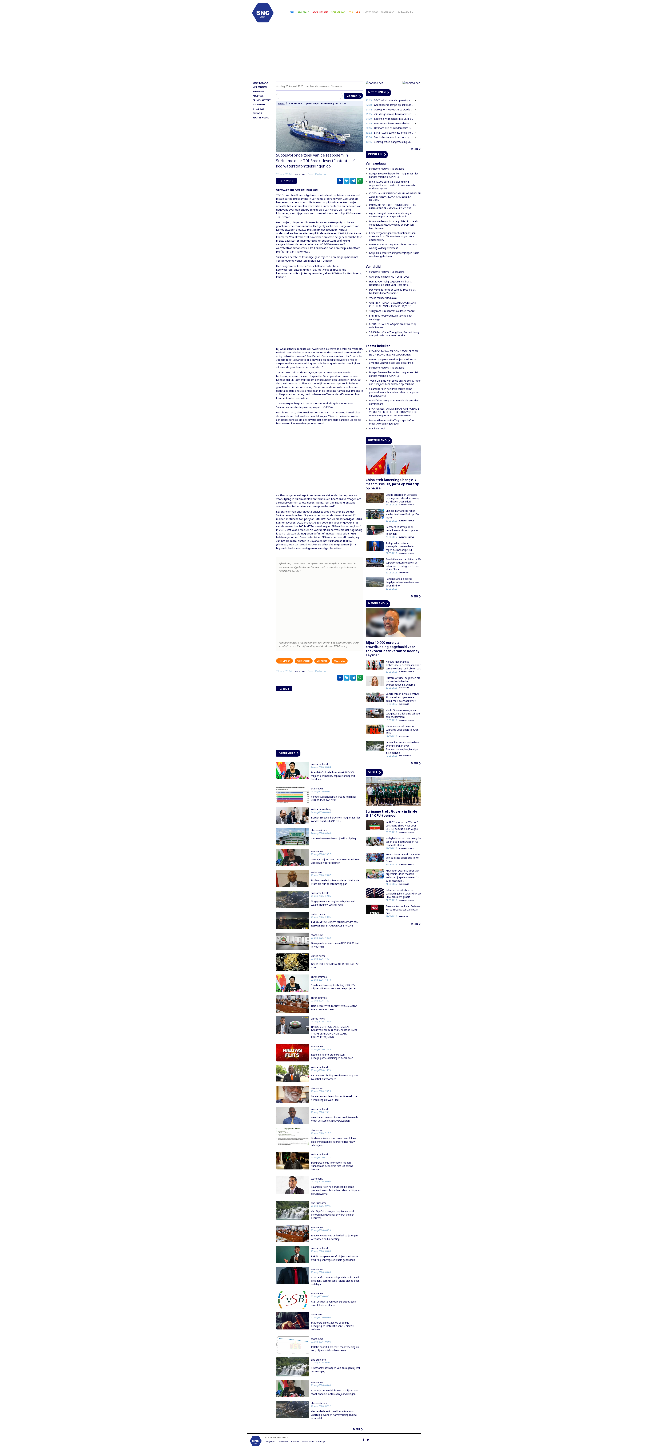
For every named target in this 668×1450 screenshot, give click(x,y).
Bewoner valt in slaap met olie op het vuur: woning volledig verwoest (393, 246)
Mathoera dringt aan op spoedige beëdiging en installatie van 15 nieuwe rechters (332, 1326)
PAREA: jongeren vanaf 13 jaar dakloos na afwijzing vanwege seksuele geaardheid (334, 1258)
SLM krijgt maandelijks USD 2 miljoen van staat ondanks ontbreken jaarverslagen (334, 1392)
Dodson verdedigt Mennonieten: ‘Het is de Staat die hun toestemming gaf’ (335, 882)
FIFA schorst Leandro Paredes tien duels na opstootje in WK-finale (403, 858)
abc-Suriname (319, 1203)
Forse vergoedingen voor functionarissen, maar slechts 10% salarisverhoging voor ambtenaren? (392, 236)
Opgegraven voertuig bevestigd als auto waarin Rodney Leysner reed (333, 903)
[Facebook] (363, 1439)
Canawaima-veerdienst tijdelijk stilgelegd (334, 838)
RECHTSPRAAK (261, 117)
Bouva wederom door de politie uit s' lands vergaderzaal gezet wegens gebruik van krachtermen (393, 225)
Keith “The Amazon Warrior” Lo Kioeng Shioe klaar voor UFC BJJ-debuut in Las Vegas (402, 825)
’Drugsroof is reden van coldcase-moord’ (392, 311)
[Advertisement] (334, 53)
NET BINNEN (260, 87)
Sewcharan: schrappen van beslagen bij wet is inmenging (335, 1369)
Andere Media (405, 12)
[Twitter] (368, 1439)
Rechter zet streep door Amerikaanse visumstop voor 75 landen (402, 530)
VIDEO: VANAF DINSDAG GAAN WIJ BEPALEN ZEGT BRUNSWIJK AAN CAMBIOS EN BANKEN (395, 197)
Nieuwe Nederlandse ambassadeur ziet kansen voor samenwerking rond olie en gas (403, 665)
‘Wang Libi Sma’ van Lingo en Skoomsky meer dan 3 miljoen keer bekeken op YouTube (395, 382)
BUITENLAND (377, 440)
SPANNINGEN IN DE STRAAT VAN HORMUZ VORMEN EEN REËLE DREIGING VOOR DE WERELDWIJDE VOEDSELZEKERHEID (394, 412)
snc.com (300, 174)
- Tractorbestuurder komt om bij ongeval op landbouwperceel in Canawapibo (389, 137)
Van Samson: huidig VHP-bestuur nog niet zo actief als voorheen (334, 1077)
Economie (326, 103)
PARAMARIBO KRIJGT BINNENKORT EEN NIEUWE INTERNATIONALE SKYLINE (334, 924)
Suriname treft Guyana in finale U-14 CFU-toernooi (391, 813)
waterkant (317, 872)
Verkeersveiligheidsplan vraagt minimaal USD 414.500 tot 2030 (333, 798)
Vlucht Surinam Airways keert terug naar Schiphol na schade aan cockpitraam (403, 713)
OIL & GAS (258, 108)
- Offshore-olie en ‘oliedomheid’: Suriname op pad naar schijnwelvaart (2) (389, 128)
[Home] (263, 12)
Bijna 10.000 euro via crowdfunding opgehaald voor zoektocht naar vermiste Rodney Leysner (392, 185)
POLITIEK (258, 95)
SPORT (372, 772)
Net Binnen (295, 103)
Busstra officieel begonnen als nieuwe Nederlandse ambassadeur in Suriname (403, 681)
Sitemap (320, 1441)
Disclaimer (283, 1441)
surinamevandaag (321, 809)
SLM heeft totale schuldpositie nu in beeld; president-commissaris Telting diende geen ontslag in (335, 1281)
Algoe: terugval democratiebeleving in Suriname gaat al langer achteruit (390, 214)
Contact (295, 1441)
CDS (350, 12)
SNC (292, 12)
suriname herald (320, 764)
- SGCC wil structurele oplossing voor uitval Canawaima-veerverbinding (389, 100)
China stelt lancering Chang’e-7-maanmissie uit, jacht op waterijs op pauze (393, 484)
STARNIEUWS (338, 12)
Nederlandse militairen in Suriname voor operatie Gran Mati (402, 730)
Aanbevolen (287, 753)
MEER (356, 1429)
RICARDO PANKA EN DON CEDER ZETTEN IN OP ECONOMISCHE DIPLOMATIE (393, 353)
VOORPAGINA (260, 82)
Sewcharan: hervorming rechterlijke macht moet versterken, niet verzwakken (335, 1119)
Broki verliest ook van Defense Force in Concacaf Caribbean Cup (403, 910)
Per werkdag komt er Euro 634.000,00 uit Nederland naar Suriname (392, 291)
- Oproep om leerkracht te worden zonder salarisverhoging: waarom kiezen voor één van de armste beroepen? (389, 109)
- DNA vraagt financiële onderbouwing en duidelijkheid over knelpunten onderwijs (389, 123)
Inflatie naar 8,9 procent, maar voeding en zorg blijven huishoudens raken (335, 1348)
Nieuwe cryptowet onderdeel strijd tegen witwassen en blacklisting (334, 1237)
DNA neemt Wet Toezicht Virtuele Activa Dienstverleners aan (334, 1007)
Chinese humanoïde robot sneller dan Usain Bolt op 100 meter (402, 514)
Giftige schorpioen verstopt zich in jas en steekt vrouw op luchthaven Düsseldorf (402, 498)
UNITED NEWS (370, 12)
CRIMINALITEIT (262, 100)
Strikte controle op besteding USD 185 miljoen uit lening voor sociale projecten (333, 986)
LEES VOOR (286, 181)
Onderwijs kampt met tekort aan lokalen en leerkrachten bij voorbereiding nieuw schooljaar (334, 1142)
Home (281, 103)
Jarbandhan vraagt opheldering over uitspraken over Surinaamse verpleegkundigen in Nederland (403, 747)
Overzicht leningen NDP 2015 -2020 (389, 276)
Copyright (270, 1441)
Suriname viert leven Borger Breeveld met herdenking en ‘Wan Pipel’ (335, 1098)
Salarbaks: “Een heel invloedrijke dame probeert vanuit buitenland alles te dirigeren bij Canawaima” (335, 1190)
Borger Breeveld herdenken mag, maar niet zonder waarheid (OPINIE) (335, 819)
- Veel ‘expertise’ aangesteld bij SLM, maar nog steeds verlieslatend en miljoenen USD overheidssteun (389, 141)
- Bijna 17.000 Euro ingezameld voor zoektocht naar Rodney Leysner (389, 132)
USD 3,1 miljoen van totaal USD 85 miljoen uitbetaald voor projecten (335, 861)
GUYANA (257, 113)
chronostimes (319, 830)
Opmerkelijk (311, 103)
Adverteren (308, 1441)
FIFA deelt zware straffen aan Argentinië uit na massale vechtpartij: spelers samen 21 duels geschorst (402, 875)
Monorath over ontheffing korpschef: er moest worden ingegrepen (391, 422)
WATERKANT (388, 12)
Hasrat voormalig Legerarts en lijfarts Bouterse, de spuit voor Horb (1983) (390, 283)
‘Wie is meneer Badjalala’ (383, 297)
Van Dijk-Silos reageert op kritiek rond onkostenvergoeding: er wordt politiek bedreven (332, 1214)
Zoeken (352, 96)
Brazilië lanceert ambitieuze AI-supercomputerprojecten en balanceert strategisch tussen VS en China (403, 564)
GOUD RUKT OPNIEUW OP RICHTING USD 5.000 (335, 965)
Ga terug (284, 688)
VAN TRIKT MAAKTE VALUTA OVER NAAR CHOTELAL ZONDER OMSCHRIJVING (392, 304)
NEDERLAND (376, 603)
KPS (358, 12)
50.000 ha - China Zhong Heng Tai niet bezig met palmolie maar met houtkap (394, 333)
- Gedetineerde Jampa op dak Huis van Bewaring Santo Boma (389, 104)
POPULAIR (258, 91)
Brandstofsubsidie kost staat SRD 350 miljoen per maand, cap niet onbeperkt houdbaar (333, 776)
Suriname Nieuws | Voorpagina (386, 168)
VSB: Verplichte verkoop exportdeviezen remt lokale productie (333, 1303)
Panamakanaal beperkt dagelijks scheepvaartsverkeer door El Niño (403, 582)
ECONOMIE (259, 104)
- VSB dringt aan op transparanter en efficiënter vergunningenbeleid (389, 114)
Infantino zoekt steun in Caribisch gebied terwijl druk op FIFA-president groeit (403, 893)
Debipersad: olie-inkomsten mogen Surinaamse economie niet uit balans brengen (332, 1166)
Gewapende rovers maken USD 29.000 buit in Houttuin (335, 944)
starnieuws (317, 788)
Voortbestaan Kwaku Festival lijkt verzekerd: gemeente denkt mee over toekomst (402, 697)
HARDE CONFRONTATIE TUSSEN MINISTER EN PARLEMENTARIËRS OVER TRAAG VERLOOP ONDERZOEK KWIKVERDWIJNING (334, 1032)
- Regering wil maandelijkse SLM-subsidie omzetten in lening (389, 118)
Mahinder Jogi (377, 428)
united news (318, 914)
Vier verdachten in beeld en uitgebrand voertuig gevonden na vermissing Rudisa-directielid (334, 1415)
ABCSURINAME (320, 12)
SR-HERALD (303, 12)
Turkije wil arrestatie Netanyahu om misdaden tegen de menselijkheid (400, 546)
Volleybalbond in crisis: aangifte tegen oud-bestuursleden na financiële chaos (403, 842)
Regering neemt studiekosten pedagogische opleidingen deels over (332, 1056)
